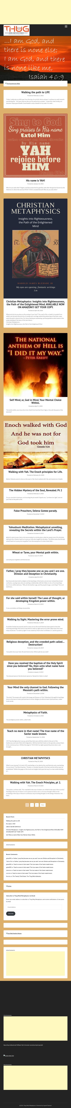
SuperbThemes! (47, 1105)
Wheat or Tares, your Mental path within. (35, 552)
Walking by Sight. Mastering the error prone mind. (35, 619)
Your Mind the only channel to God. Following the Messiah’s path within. (35, 689)
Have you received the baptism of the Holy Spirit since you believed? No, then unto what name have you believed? (35, 665)
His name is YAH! (35, 180)
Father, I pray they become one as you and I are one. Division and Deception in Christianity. (35, 572)
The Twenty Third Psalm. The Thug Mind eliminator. (26, 876)
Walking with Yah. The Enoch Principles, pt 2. (35, 782)
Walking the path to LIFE (35, 92)
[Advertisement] (35, 12)
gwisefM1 (9, 858)
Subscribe (10, 913)
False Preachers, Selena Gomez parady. (35, 510)
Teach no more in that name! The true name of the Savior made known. (35, 732)
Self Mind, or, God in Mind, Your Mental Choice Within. (35, 401)
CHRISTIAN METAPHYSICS (35, 758)
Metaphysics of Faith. (35, 712)
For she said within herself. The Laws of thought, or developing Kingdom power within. (35, 599)
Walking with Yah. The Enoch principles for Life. (35, 471)
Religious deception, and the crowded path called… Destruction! (35, 643)
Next (42, 805)
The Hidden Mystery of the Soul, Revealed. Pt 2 (35, 490)
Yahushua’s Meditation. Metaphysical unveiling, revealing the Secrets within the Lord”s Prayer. (35, 528)
